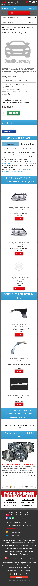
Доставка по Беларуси (10, 148)
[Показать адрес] (18, 2)
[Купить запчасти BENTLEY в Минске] (32, 487)
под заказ (13, 112)
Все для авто (14, 554)
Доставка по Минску (27, 144)
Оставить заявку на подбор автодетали (18, 525)
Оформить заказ (14, 545)
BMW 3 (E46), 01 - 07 (19, 324)
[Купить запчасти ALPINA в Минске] (15, 487)
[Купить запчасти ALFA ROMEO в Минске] (11, 487)
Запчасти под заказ (29, 540)
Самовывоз (10, 144)
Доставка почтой (27, 148)
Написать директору (12, 528)
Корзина (27, 2)
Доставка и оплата (15, 540)
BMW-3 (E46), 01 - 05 (19, 209)
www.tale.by (27, 580)
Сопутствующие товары (18, 543)
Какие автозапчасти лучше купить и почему (19, 548)
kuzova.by (8, 2)
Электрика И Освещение (28, 505)
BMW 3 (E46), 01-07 (19, 395)
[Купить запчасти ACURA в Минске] (7, 487)
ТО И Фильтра (10, 499)
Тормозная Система (28, 499)
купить (19, 219)
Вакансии (5, 545)
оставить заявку (20, 13)
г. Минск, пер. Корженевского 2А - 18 (20, 559)
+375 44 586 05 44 (19, 512)
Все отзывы (19, 577)
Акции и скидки (9, 551)
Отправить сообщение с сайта (16, 522)
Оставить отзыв (9, 131)
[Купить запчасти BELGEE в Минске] (26, 487)
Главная (5, 540)
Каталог (7, 543)
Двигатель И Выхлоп (10, 505)
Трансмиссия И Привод (28, 502)
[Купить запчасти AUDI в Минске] (20, 487)
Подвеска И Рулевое (10, 502)
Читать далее (32, 476)
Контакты (30, 543)
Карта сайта (24, 554)
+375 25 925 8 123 (19, 515)
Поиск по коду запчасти (28, 545)
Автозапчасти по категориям (24, 551)
